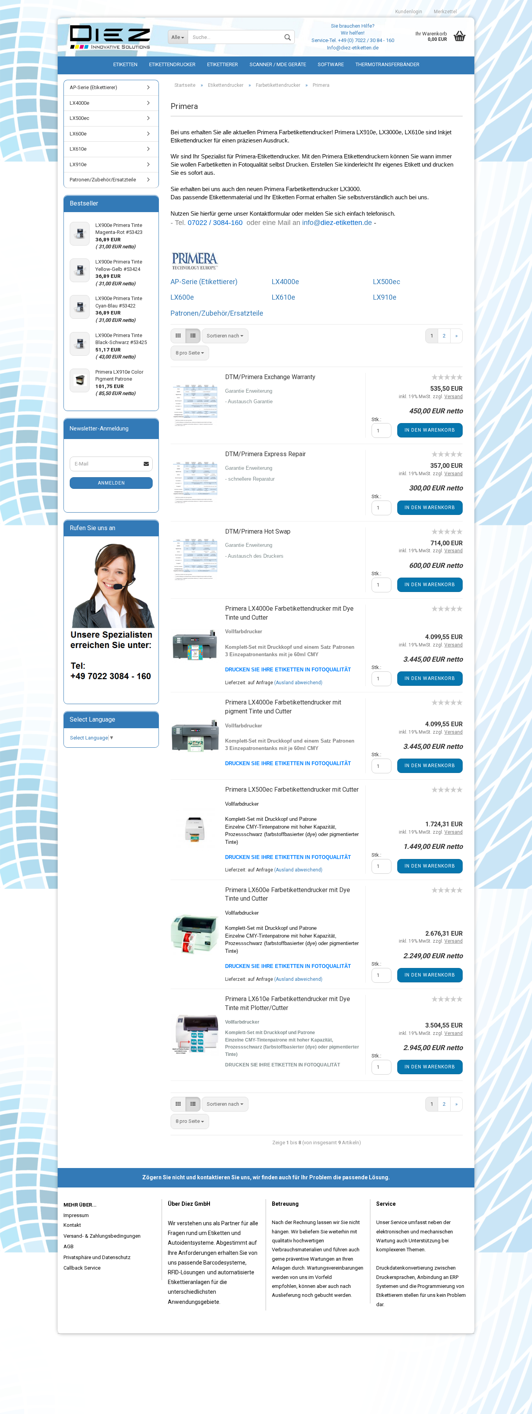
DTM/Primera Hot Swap (258, 531)
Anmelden (111, 483)
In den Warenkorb (430, 430)
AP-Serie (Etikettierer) (204, 282)
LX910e (384, 297)
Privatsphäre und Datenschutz (96, 1257)
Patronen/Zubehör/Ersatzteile (217, 313)
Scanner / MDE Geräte (278, 64)
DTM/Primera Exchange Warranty (270, 377)
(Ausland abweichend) (298, 682)
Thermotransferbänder (387, 64)
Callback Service (81, 1268)
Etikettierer (222, 64)
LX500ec (386, 282)
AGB (68, 1246)
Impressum (76, 1215)
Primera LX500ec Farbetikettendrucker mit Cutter (292, 789)
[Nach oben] (510, 1402)
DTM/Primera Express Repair (265, 454)
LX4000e (285, 282)
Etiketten (125, 64)
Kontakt (72, 1225)
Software (331, 64)
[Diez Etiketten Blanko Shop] (109, 37)
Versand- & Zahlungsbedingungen (102, 1236)
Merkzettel (445, 11)
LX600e (182, 297)
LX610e (283, 297)
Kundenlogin (408, 11)
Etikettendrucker (172, 64)
